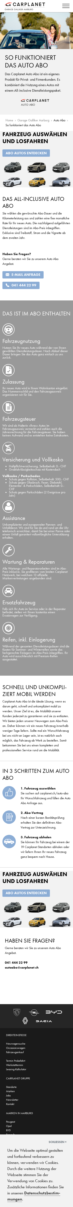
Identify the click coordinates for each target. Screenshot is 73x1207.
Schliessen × (58, 1142)
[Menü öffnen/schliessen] (65, 6)
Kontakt (10, 1104)
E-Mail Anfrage (26, 274)
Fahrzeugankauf (15, 1052)
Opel (9, 1126)
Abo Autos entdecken (26, 153)
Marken (10, 1091)
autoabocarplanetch (22, 967)
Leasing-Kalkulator (16, 1069)
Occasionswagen (15, 1048)
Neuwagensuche (15, 1043)
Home (9, 120)
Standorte (11, 1087)
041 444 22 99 (24, 285)
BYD (8, 1130)
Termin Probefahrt (15, 1060)
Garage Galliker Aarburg (33, 120)
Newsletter (12, 1100)
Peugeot (10, 1121)
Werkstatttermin (14, 1065)
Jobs (8, 1095)
